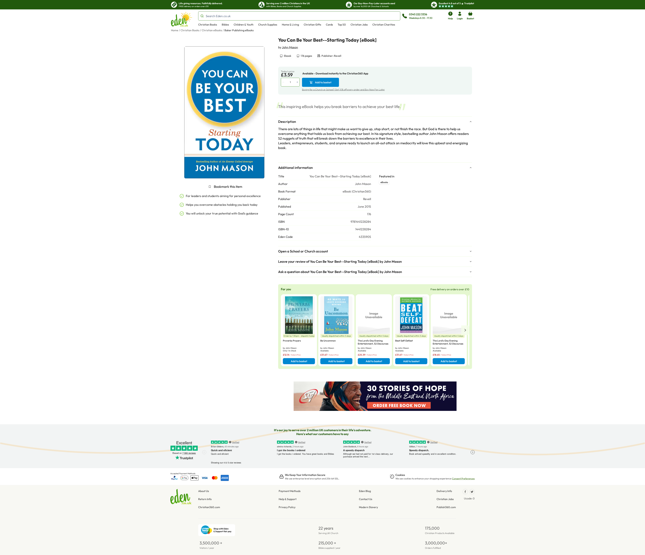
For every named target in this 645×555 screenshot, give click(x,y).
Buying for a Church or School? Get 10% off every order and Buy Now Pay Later (343, 89)
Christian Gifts (312, 24)
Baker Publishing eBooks (239, 30)
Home (174, 30)
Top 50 (342, 24)
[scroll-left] (465, 330)
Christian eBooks (212, 30)
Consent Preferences (463, 478)
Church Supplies (267, 24)
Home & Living (290, 24)
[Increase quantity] (298, 82)
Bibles (225, 24)
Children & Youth (243, 24)
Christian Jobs (359, 24)
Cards (329, 24)
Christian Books (207, 24)
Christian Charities (383, 24)
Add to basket (323, 82)
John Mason (290, 47)
